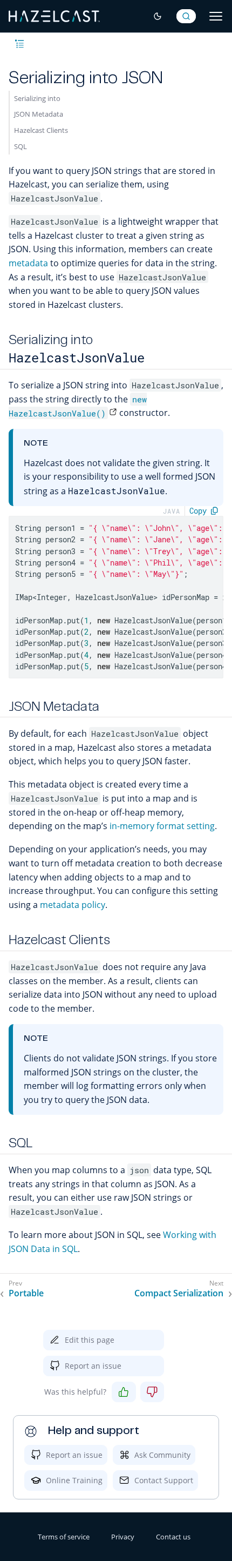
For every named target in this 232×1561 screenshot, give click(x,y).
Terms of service (64, 1537)
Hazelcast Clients (41, 130)
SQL (20, 146)
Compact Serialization (178, 1293)
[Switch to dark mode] (157, 16)
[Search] (186, 16)
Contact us (173, 1537)
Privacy (122, 1537)
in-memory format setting (162, 826)
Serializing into (37, 98)
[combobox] (186, 16)
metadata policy (72, 905)
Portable (26, 1293)
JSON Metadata (38, 114)
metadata (28, 263)
